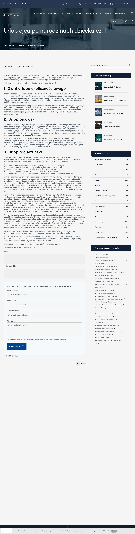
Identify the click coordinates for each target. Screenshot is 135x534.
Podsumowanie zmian (102, 314)
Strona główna (9, 45)
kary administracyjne (102, 275)
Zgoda (114, 531)
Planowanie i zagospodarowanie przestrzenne (106, 309)
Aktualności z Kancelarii (111, 159)
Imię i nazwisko (12, 290)
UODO (118, 331)
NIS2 (111, 290)
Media (111, 180)
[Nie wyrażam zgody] (133, 531)
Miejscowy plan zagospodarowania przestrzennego (107, 285)
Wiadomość (11, 321)
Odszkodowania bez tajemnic (111, 196)
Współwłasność (118, 340)
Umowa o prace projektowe (104, 328)
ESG (113, 269)
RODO (111, 216)
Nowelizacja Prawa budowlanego (106, 296)
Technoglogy (111, 222)
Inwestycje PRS (119, 272)
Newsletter (70, 4)
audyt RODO (104, 255)
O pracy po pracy (27, 66)
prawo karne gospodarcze (103, 317)
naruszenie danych (101, 290)
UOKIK (97, 334)
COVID (111, 170)
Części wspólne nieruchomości (105, 266)
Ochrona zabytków (114, 302)
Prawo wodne (119, 317)
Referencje (111, 211)
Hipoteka (109, 272)
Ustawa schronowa (107, 334)
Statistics (112, 320)
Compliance (111, 164)
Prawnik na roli (111, 206)
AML (96, 255)
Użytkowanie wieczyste (102, 340)
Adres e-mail (11, 300)
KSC (112, 275)
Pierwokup (118, 305)
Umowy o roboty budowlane (104, 331)
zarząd (97, 343)
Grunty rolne (99, 272)
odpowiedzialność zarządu (104, 305)
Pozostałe (115, 314)
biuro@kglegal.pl (123, 4)
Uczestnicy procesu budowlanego (106, 325)
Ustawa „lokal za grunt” (103, 337)
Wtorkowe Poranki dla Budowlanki (111, 237)
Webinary (111, 227)
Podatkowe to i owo (111, 201)
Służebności (99, 323)
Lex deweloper (99, 281)
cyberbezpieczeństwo (102, 258)
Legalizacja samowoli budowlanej (106, 278)
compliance (115, 255)
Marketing (110, 281)
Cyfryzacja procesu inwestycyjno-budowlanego (106, 262)
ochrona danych (100, 302)
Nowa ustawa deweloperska (104, 293)
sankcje (103, 320)
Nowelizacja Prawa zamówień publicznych (109, 299)
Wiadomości (111, 232)
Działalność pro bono (111, 175)
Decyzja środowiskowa (102, 269)
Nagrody (111, 185)
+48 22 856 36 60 (99, 4)
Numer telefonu (13, 311)
